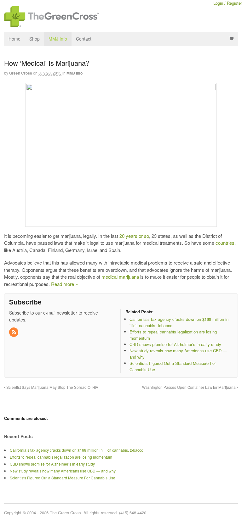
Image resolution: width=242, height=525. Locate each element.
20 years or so (134, 235)
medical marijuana (120, 276)
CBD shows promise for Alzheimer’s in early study (52, 463)
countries (225, 242)
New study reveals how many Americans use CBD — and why (63, 470)
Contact (83, 39)
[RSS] (14, 332)
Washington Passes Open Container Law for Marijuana (189, 387)
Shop (34, 39)
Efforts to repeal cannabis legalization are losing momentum (61, 457)
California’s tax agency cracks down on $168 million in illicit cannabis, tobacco (76, 450)
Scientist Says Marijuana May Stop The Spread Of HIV (51, 387)
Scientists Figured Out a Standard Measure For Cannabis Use (62, 477)
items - (231, 38)
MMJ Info (58, 39)
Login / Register (227, 3)
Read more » (64, 284)
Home (14, 39)
